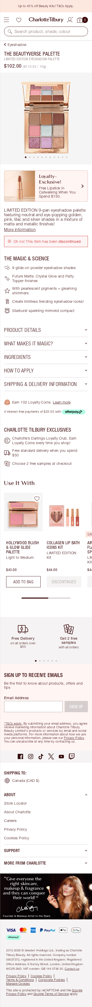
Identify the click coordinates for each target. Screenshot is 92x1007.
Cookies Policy (16, 838)
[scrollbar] (46, 598)
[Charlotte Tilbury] (46, 20)
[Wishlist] (19, 20)
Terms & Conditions (20, 980)
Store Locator (15, 803)
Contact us (72, 968)
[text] (64, 581)
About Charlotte (17, 812)
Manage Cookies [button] (18, 984)
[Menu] (6, 20)
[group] (22, 542)
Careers (10, 820)
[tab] (25, 157)
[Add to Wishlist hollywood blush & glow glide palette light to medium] (37, 498)
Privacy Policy (74, 738)
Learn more (62, 402)
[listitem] (46, 118)
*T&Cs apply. (13, 723)
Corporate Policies (51, 980)
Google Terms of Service (51, 994)
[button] (10, 31)
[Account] (70, 19)
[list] (46, 118)
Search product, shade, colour (43, 31)
